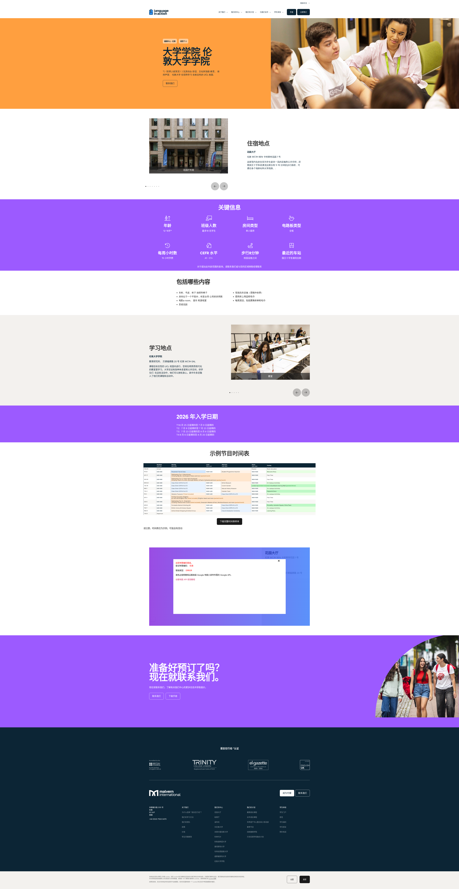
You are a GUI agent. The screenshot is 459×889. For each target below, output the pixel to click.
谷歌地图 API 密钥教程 (185, 579)
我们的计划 (250, 12)
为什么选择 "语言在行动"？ (192, 812)
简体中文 (303, 3)
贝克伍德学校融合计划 (255, 837)
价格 (183, 832)
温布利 (216, 822)
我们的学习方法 (188, 817)
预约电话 (283, 832)
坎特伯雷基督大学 (221, 851)
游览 (281, 817)
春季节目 (250, 827)
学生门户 (283, 812)
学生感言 (283, 827)
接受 (304, 879)
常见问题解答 (187, 837)
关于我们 (222, 12)
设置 (292, 879)
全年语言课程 (252, 817)
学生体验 (277, 12)
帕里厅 (216, 817)
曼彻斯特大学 (219, 846)
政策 (183, 827)
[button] (215, 186)
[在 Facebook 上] (151, 825)
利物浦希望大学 (220, 842)
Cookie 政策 (212, 878)
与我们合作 (264, 12)
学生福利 (283, 822)
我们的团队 (186, 822)
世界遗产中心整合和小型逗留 (258, 822)
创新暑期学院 (252, 832)
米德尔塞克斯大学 (221, 832)
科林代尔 (217, 837)
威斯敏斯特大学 (220, 856)
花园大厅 (217, 812)
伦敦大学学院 (219, 861)
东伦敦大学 (218, 827)
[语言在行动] (159, 14)
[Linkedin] (162, 825)
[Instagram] (157, 825)
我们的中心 (235, 12)
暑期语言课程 (252, 812)
